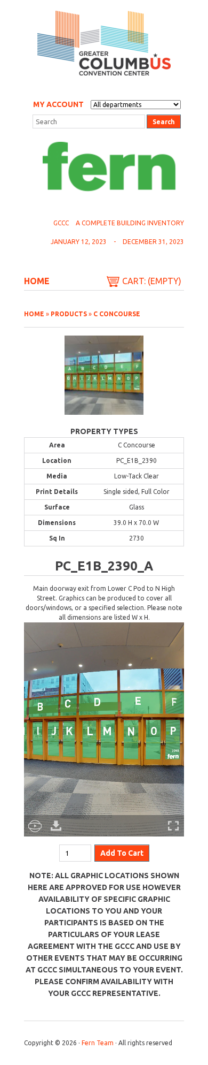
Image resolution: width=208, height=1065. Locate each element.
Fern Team (98, 1042)
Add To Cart (121, 853)
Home (37, 281)
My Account (58, 104)
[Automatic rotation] (34, 825)
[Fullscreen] (173, 825)
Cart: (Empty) (151, 281)
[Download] (56, 825)
